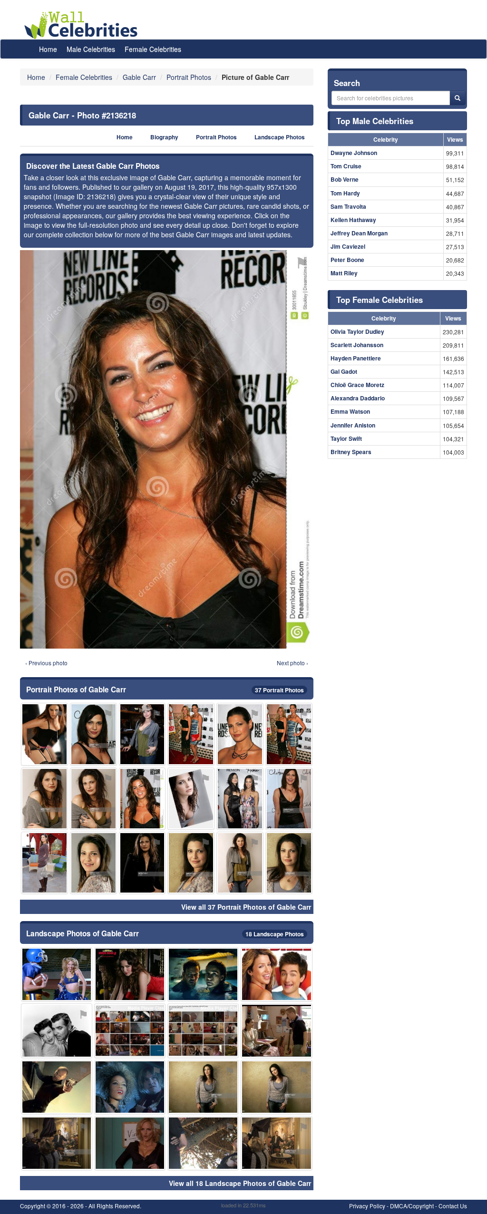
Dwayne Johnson (354, 152)
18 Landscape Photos (274, 934)
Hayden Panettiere (356, 358)
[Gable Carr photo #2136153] (44, 734)
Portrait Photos (216, 137)
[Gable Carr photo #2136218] (142, 798)
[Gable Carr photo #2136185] (56, 1030)
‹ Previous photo (46, 663)
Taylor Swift (346, 438)
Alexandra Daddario (358, 398)
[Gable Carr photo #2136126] (239, 734)
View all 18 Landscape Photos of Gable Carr (240, 1183)
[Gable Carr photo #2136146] (44, 863)
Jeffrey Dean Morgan (359, 233)
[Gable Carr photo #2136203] (56, 1087)
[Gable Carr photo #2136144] (203, 1087)
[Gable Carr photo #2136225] (203, 1143)
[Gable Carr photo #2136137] (44, 798)
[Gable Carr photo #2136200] (276, 1143)
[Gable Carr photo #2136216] (276, 974)
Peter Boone (347, 259)
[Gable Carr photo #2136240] (56, 974)
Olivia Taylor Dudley (357, 331)
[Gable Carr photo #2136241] (130, 974)
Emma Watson (350, 411)
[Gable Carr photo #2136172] (56, 1143)
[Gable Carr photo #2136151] (288, 798)
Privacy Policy (367, 1206)
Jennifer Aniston (353, 425)
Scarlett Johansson (357, 344)
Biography (164, 137)
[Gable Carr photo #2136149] (93, 734)
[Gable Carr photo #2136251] (203, 1030)
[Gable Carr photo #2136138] (239, 863)
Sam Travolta (348, 206)
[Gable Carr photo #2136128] (190, 734)
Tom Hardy (345, 193)
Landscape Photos (279, 137)
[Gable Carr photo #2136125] (288, 734)
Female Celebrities (153, 49)
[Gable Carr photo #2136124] (142, 734)
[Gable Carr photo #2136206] (130, 1143)
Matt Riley (344, 273)
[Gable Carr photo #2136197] (203, 974)
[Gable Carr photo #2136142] (142, 863)
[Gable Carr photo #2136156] (288, 863)
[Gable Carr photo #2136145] (276, 1087)
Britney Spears (351, 451)
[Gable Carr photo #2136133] (190, 863)
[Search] (457, 98)
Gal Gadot (344, 371)
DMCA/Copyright (412, 1206)
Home (48, 49)
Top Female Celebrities (379, 299)
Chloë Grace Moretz (357, 384)
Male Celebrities (91, 49)
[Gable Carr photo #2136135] (93, 798)
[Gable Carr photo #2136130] (190, 798)
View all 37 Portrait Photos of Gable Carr (246, 907)
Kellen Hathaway (353, 219)
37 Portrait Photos (279, 690)
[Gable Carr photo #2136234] (130, 1087)
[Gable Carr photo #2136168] (276, 1030)
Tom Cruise (346, 166)
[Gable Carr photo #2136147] (239, 798)
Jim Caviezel (348, 246)
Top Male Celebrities (374, 120)
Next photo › (292, 663)
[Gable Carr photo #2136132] (93, 863)
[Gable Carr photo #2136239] (130, 1030)
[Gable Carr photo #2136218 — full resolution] (166, 449)
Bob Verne (345, 179)
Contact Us (452, 1206)
